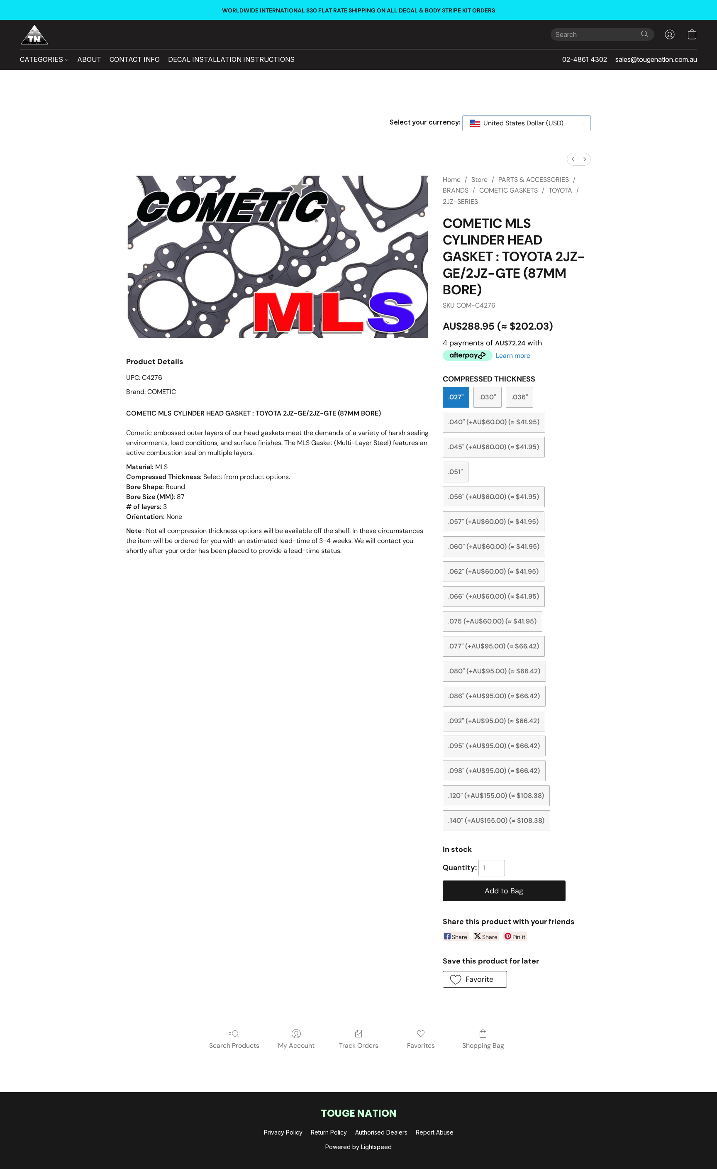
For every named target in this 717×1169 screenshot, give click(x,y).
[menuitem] (573, 159)
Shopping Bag (483, 1045)
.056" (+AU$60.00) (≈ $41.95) (493, 496)
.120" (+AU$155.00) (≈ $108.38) (496, 795)
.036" (520, 397)
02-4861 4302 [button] (584, 59)
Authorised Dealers (381, 1132)
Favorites (421, 1045)
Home (452, 179)
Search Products (234, 1045)
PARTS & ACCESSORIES (533, 179)
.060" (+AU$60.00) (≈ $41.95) (493, 546)
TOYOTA (560, 190)
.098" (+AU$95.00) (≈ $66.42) (494, 770)
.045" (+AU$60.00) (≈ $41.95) (493, 447)
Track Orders (358, 1045)
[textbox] (521, 123)
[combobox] (526, 123)
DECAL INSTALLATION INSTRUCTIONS (231, 59)
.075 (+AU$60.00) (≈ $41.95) (492, 621)
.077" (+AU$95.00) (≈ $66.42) (493, 646)
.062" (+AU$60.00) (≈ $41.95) (493, 571)
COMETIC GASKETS (508, 190)
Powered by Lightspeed (358, 1146)
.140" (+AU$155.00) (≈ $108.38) (496, 820)
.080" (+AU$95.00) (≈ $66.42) (494, 671)
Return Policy (329, 1132)
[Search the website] (645, 34)
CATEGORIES (42, 59)
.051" (455, 471)
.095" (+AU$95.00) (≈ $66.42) (494, 745)
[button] (34, 34)
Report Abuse (435, 1132)
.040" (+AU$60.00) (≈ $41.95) (493, 422)
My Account (296, 1045)
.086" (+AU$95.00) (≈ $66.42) (494, 696)
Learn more (513, 355)
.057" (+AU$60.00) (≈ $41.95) (493, 521)
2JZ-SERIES (460, 201)
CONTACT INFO (135, 59)
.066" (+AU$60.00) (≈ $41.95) (493, 596)
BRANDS (455, 190)
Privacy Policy (283, 1132)
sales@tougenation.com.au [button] (656, 59)
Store (479, 179)
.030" (487, 397)
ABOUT (89, 59)
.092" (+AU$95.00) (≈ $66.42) (493, 721)
